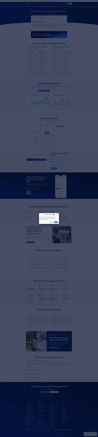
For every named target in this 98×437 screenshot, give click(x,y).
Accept (56, 222)
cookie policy (45, 219)
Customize (51, 222)
